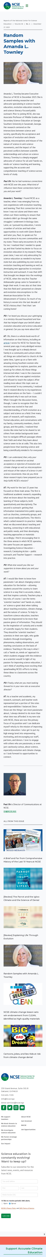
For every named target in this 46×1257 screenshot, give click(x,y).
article (7, 343)
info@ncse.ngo (8, 1099)
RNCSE (23, 1125)
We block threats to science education (9, 1124)
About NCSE (25, 1117)
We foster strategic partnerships (9, 1138)
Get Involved (26, 1121)
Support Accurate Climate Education (24, 1250)
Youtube (22, 1107)
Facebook (3, 1107)
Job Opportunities (28, 1130)
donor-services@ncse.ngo (12, 1103)
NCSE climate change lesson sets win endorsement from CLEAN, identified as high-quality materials (22, 1015)
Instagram (16, 1107)
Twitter (9, 1107)
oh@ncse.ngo (10, 811)
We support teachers (5, 1118)
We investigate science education (8, 1131)
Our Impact (5, 1144)
